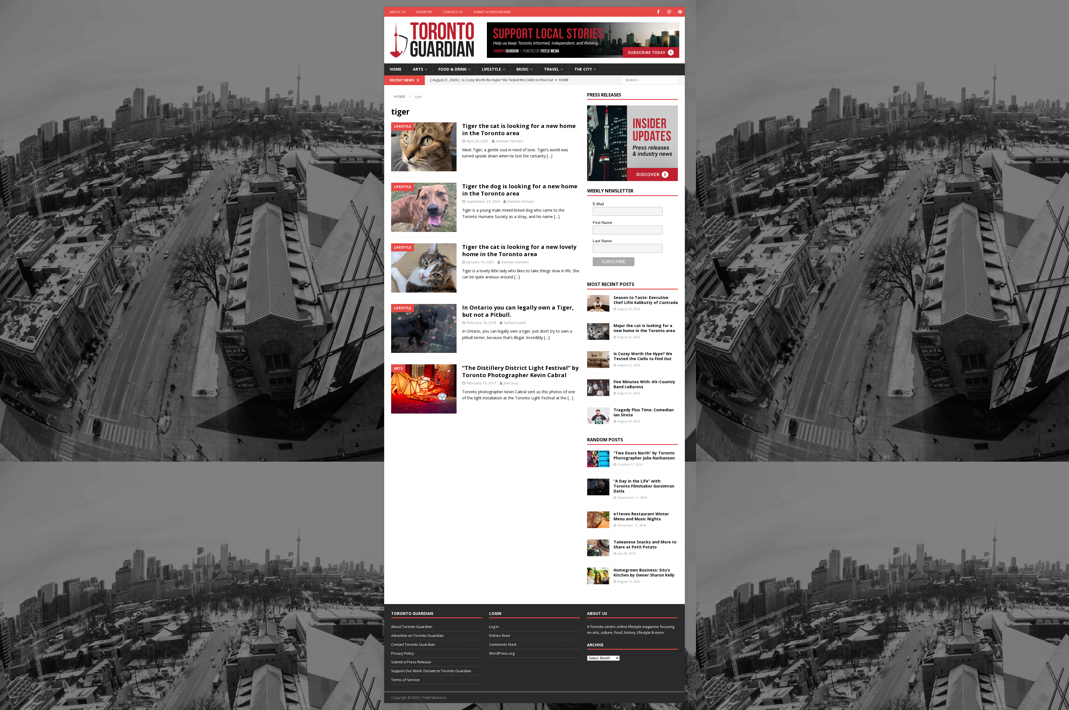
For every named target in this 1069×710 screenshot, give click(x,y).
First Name (602, 222)
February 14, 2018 (481, 322)
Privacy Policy (402, 653)
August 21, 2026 (628, 365)
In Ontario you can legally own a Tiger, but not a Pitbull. (518, 311)
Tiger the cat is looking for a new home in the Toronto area (519, 129)
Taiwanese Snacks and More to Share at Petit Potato (645, 544)
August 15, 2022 (628, 581)
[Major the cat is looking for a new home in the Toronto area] (598, 331)
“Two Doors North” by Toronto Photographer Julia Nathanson (644, 455)
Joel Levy (511, 382)
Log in (494, 626)
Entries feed (499, 635)
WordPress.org (501, 653)
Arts (418, 69)
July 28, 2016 (626, 553)
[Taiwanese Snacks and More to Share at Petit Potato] (598, 548)
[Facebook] (658, 12)
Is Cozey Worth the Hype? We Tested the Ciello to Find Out (643, 356)
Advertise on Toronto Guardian (417, 635)
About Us (397, 12)
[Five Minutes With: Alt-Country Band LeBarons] (598, 387)
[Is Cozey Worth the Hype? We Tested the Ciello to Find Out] (598, 359)
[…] (549, 156)
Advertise (424, 12)
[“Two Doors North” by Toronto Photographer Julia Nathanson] (598, 459)
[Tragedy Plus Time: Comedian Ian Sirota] (598, 415)
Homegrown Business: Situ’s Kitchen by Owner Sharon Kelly (644, 572)
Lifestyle (491, 69)
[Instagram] (669, 12)
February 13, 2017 (481, 382)
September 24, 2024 (483, 201)
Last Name (602, 241)
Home (395, 69)
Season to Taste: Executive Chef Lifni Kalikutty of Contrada (646, 300)
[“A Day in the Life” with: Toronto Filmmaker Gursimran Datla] (598, 487)
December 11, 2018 (631, 525)
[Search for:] (650, 79)
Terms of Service (405, 679)
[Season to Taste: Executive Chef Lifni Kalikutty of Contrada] (598, 303)
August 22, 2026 (628, 337)
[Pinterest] (680, 12)
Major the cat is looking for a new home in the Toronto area (644, 328)
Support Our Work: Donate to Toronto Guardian (431, 670)
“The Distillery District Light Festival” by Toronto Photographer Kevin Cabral (520, 371)
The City (583, 69)
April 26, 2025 (477, 141)
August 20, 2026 (628, 421)
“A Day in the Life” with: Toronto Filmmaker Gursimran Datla (644, 486)
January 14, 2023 (480, 261)
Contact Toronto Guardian (413, 644)
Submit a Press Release (492, 12)
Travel (551, 69)
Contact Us (452, 12)
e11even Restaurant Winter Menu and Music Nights (641, 516)
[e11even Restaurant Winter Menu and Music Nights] (598, 519)
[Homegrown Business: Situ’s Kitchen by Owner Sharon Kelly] (598, 576)
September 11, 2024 (632, 497)
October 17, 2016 (630, 464)
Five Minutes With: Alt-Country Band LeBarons (644, 384)
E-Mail (598, 204)
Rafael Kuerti (515, 322)
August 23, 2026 (628, 309)
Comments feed (502, 644)
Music (522, 69)
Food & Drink (452, 69)
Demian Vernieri (509, 141)
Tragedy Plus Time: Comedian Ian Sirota (644, 412)
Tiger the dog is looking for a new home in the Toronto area (519, 189)
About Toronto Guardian (411, 626)
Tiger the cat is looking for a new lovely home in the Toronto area (519, 250)
